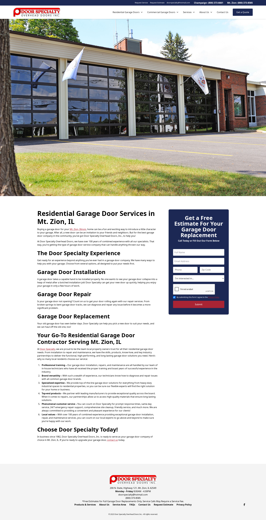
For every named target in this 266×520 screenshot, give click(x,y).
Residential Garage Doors (126, 12)
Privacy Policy (213, 297)
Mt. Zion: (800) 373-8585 (240, 2)
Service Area (119, 504)
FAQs (132, 504)
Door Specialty (47, 349)
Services (187, 12)
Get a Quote (242, 12)
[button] (127, 12)
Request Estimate (157, 2)
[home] (36, 12)
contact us (112, 440)
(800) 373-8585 (133, 497)
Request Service (141, 2)
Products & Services (85, 504)
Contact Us (222, 12)
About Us (204, 12)
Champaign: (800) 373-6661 (208, 2)
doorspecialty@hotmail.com (178, 2)
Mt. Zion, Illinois (78, 229)
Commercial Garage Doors (161, 12)
